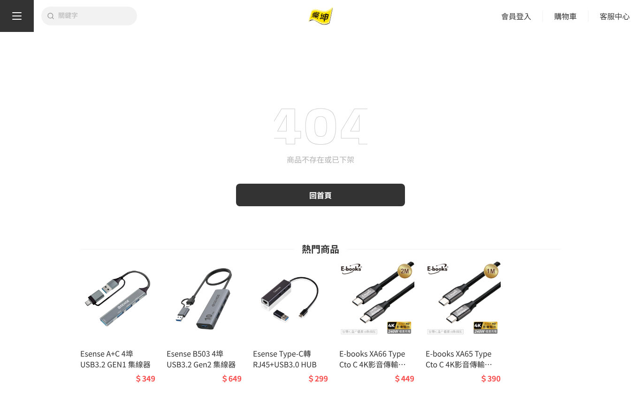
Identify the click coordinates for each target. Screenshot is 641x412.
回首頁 (320, 195)
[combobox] (94, 16)
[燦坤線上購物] (320, 16)
